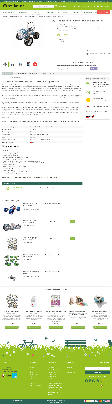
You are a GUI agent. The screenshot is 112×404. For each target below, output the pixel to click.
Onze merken (34, 383)
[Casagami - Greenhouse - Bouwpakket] (100, 301)
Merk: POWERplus (34, 73)
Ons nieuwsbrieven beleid (97, 376)
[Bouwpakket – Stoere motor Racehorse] (12, 226)
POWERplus (63, 24)
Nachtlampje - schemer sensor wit (34, 312)
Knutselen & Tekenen (15, 16)
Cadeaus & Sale (103, 12)
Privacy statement (54, 390)
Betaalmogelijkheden (55, 383)
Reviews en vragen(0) (48, 73)
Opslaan (93, 69)
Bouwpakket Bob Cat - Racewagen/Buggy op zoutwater (30, 205)
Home (5, 16)
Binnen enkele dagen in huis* (12, 1)
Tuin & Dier (49, 12)
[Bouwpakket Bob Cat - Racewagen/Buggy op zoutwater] (12, 209)
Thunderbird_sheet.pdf (11, 146)
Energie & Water (22, 12)
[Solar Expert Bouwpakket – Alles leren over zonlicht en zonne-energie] (78, 301)
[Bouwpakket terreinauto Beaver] (12, 277)
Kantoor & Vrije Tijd (90, 12)
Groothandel (52, 376)
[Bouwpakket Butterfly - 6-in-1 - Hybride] (12, 260)
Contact (50, 379)
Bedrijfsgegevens (53, 392)
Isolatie (32, 368)
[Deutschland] (107, 1)
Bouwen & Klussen (9, 12)
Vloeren (32, 372)
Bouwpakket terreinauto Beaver (31, 272)
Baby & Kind (76, 12)
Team (50, 394)
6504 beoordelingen (56, 402)
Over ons (51, 368)
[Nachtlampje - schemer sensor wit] (34, 301)
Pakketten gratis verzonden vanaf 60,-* (33, 1)
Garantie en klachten (54, 385)
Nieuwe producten (35, 385)
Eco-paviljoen (64, 6)
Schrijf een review (70, 26)
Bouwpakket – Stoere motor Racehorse (30, 221)
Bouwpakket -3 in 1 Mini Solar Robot (56, 312)
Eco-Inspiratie (76, 6)
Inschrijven (97, 372)
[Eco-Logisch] (13, 5)
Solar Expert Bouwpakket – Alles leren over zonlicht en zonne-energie (78, 313)
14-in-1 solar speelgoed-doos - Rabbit (31, 238)
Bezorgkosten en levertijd (95, 79)
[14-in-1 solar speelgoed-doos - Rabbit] (12, 243)
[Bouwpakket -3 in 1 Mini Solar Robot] (56, 301)
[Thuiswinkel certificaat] (7, 375)
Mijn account (70, 372)
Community (86, 6)
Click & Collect (52, 374)
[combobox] (97, 53)
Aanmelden (70, 370)
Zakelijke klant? (92, 1)
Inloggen (69, 368)
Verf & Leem (34, 370)
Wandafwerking (35, 374)
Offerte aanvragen (20, 73)
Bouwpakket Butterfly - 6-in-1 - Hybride (31, 255)
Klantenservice (101, 1)
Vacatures (51, 381)
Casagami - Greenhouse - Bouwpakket (100, 312)
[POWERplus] (90, 116)
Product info (7, 73)
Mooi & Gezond (62, 12)
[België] (106, 1)
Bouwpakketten (30, 16)
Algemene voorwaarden (55, 388)
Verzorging (33, 381)
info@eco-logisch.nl (10, 371)
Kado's (32, 376)
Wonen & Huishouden (36, 13)
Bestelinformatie (53, 370)
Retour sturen (52, 372)
